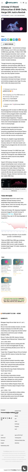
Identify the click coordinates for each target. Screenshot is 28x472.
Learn (2, 435)
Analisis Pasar (18, 410)
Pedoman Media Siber (20, 440)
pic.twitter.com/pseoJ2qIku (10, 100)
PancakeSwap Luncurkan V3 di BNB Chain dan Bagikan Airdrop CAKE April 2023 (5, 287)
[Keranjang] (23, 2)
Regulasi (17, 426)
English (2, 443)
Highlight (21, 298)
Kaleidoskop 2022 (5, 445)
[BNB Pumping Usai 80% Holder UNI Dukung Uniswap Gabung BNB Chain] (6, 262)
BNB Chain (6, 301)
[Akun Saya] (26, 2)
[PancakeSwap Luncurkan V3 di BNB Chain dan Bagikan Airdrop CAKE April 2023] (6, 280)
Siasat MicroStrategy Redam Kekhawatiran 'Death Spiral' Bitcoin (12, 370)
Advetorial (3, 437)
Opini (16, 421)
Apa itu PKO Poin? (19, 435)
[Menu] (2, 3)
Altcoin (16, 416)
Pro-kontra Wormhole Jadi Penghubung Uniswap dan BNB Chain (18, 269)
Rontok (12, 301)
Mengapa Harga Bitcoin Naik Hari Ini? (11, 322)
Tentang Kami (18, 437)
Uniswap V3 (20, 301)
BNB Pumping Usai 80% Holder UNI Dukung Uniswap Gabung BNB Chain (6, 269)
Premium (3, 440)
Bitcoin (16, 413)
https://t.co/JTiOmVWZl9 (10, 98)
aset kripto (7, 300)
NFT (16, 418)
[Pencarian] (21, 2)
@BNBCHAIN (6, 91)
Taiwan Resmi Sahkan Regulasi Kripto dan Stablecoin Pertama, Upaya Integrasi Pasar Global (12, 385)
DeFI (16, 429)
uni (16, 301)
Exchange (17, 424)
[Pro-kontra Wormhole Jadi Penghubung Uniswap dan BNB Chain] (18, 262)
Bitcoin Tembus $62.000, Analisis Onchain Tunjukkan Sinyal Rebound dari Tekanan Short (13, 338)
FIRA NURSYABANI (21, 15)
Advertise (17, 443)
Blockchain (14, 300)
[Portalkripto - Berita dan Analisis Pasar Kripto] (11, 3)
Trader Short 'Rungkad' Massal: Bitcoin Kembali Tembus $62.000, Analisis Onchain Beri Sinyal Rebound (14, 354)
